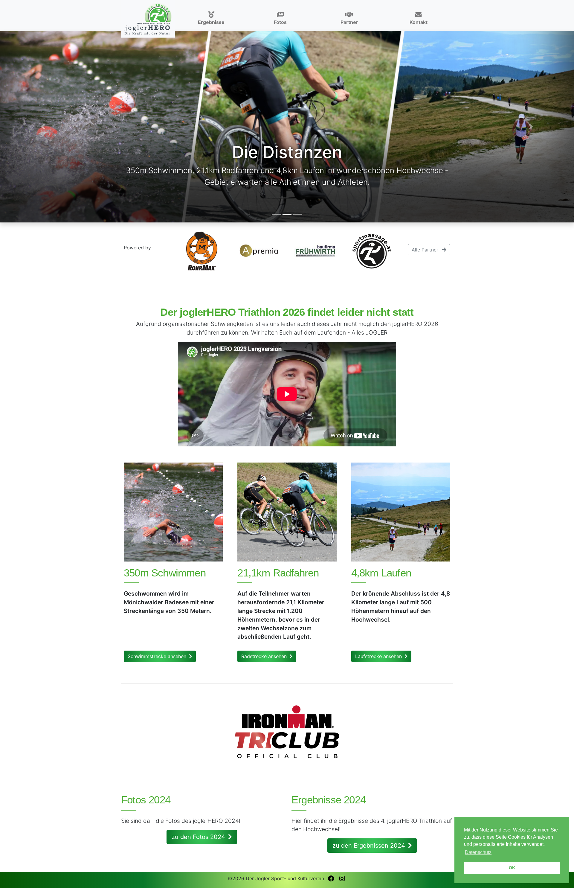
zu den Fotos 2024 (199, 836)
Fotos (280, 22)
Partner (349, 22)
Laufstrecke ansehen (379, 656)
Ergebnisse (211, 22)
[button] (43, 126)
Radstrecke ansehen (264, 656)
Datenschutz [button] (478, 852)
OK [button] (512, 867)
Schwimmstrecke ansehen (158, 656)
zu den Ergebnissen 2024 (369, 845)
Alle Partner (426, 250)
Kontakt (419, 22)
